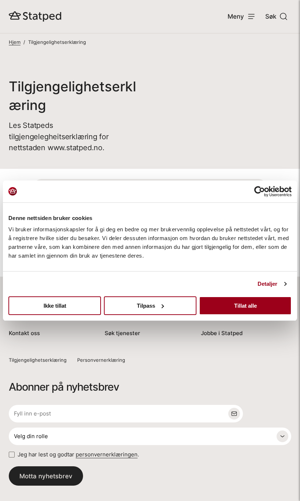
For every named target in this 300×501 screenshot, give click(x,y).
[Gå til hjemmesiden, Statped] (35, 16)
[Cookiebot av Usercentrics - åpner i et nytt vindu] (260, 191)
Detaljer (268, 284)
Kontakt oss (24, 333)
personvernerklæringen (107, 454)
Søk (270, 16)
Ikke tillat (55, 306)
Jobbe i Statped (222, 333)
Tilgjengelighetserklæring (38, 360)
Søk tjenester (122, 333)
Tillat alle (245, 306)
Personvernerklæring (101, 360)
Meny (236, 16)
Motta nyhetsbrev (45, 476)
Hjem (14, 42)
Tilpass (146, 306)
